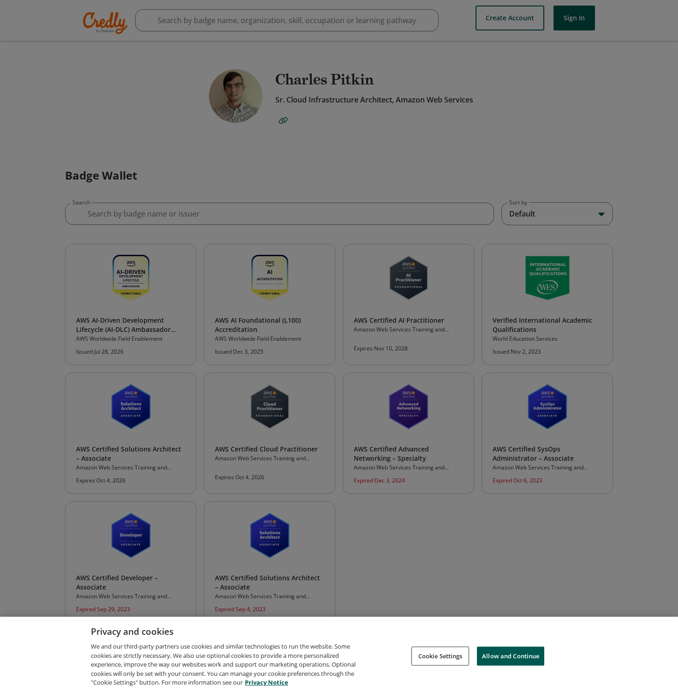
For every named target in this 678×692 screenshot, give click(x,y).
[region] (339, 654)
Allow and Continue (510, 655)
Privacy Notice (266, 682)
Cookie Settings (440, 655)
